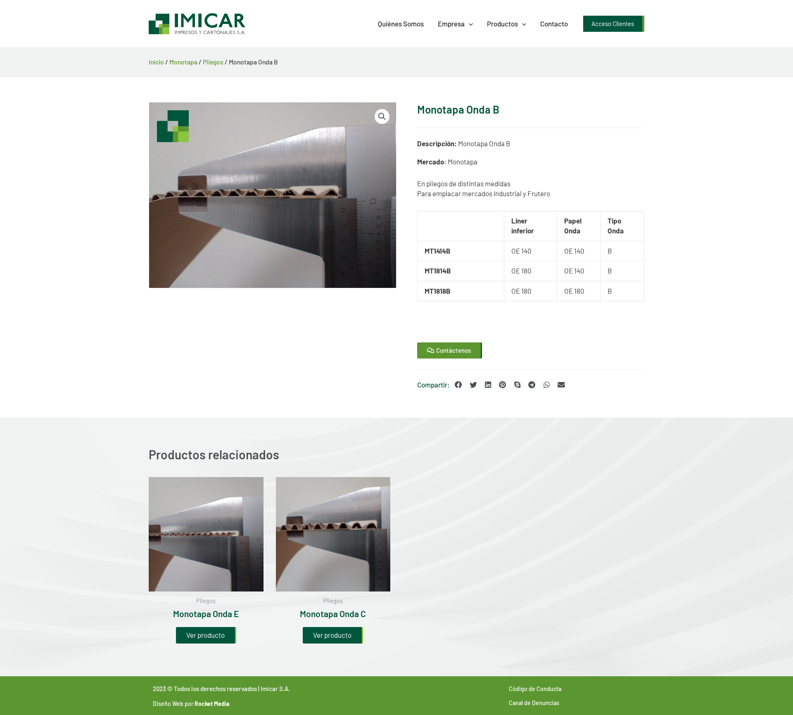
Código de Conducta (535, 688)
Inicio (156, 62)
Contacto (554, 23)
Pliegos (213, 62)
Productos (502, 23)
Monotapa (183, 62)
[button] (469, 24)
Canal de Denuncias (534, 702)
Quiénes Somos (401, 23)
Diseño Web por (191, 703)
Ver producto (205, 635)
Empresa (451, 23)
